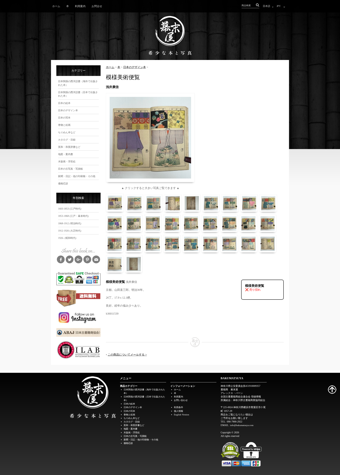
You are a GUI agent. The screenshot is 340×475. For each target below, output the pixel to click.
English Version (181, 414)
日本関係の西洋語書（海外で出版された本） (78, 83)
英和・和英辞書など (69, 146)
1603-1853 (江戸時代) (69, 208)
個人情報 (178, 411)
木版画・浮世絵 (66, 161)
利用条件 (178, 407)
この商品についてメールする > (127, 354)
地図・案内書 (65, 154)
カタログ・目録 (66, 139)
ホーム (56, 6)
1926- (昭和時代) (67, 238)
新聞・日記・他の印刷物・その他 (76, 176)
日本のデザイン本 (68, 110)
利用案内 (80, 6)
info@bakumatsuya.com (241, 425)
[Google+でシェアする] (78, 260)
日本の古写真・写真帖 (70, 168)
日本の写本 (64, 117)
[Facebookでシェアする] (60, 260)
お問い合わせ (181, 400)
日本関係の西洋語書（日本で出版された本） (78, 94)
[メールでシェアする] (96, 260)
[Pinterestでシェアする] (87, 260)
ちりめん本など (66, 132)
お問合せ (97, 6)
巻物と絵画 (64, 124)
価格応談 (63, 183)
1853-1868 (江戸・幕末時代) (73, 216)
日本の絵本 (64, 103)
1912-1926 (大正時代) (69, 230)
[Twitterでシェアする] (69, 260)
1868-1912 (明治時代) (69, 223)
